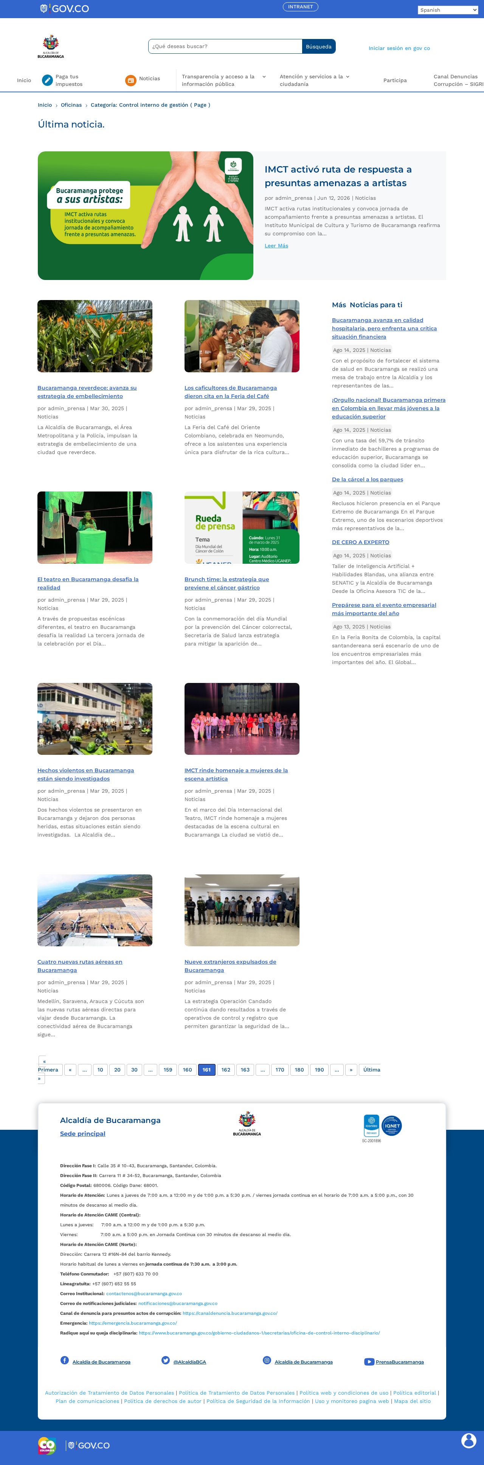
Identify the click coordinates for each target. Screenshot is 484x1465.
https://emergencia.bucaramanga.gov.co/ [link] (133, 1323)
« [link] (70, 1070)
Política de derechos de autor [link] (163, 1401)
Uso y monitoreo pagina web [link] (352, 1401)
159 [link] (168, 1070)
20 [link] (117, 1070)
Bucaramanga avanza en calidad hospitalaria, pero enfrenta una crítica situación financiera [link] (384, 328)
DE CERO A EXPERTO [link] (360, 542)
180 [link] (299, 1070)
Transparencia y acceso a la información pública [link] (218, 80)
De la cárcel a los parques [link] (367, 479)
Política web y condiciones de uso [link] (343, 1393)
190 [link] (319, 1070)
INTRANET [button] (300, 6)
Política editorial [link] (414, 1393)
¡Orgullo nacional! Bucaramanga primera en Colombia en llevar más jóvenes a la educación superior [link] (389, 408)
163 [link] (245, 1070)
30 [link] (134, 1070)
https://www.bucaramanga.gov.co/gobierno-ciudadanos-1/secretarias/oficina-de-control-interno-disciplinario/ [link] (259, 1333)
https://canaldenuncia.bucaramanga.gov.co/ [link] (230, 1313)
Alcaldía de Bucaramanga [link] (101, 1362)
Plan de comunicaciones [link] (87, 1401)
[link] (64, 13)
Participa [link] (395, 80)
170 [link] (280, 1070)
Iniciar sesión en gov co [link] (399, 48)
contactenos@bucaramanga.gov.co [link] (144, 1293)
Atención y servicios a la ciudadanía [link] (311, 80)
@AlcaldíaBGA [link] (190, 1362)
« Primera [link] (48, 1065)
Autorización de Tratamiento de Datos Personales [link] (109, 1393)
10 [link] (100, 1070)
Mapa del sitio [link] (412, 1401)
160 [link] (187, 1070)
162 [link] (226, 1070)
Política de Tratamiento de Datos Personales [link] (237, 1393)
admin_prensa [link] (293, 198)
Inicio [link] (24, 80)
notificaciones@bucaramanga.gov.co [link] (177, 1303)
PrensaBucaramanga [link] (400, 1362)
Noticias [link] (365, 198)
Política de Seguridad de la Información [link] (258, 1401)
